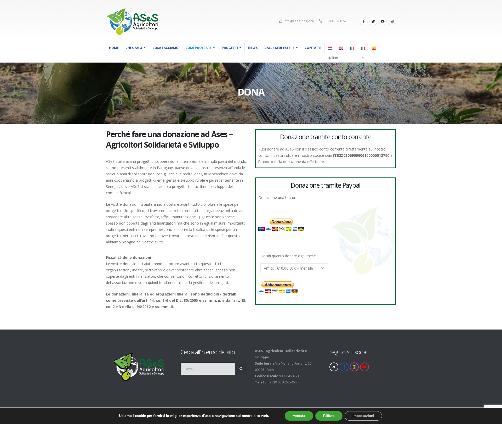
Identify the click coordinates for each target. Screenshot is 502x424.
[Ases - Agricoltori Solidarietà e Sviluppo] (132, 21)
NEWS (253, 48)
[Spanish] (374, 48)
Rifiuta (329, 415)
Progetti (230, 48)
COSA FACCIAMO (165, 48)
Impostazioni (363, 415)
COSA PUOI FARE (198, 48)
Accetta (299, 415)
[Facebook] (364, 21)
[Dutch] (330, 48)
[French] (352, 48)
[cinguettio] (373, 21)
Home (114, 48)
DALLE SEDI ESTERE (279, 48)
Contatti (313, 48)
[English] (341, 48)
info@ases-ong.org (298, 21)
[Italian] (363, 48)
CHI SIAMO (134, 48)
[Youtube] (382, 21)
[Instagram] (392, 21)
